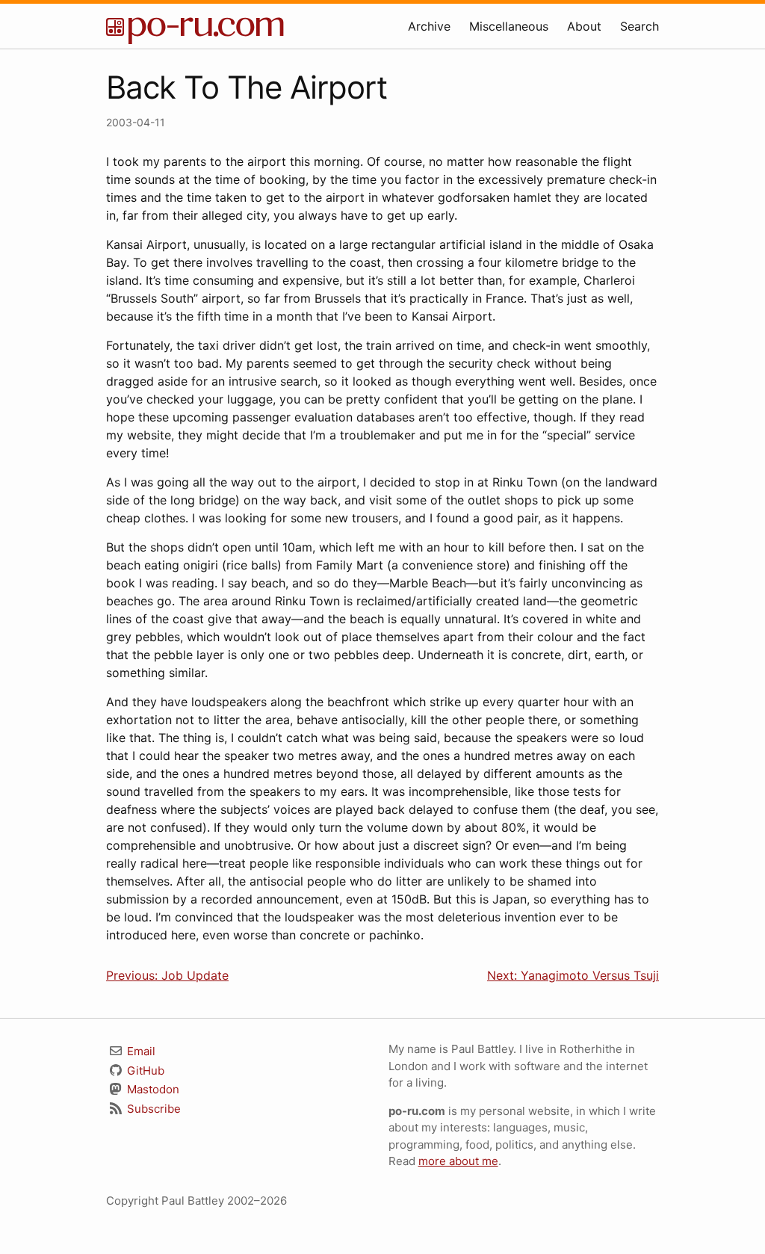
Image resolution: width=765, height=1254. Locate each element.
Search (639, 26)
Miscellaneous (508, 26)
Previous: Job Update (167, 975)
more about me (458, 1161)
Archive (429, 26)
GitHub (144, 1070)
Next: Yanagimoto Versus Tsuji (573, 975)
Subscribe (152, 1109)
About (584, 26)
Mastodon (151, 1089)
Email (139, 1051)
